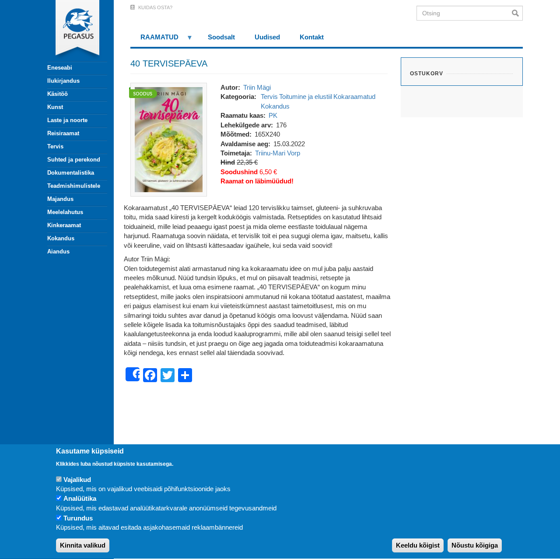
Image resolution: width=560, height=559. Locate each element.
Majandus (60, 199)
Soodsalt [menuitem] (221, 37)
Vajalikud (77, 479)
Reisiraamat (63, 133)
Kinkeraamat (64, 225)
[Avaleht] (72, 30)
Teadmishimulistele (73, 186)
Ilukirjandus (63, 80)
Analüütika (79, 499)
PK (273, 115)
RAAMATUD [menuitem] (154, 40)
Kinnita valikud (82, 545)
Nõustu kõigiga (475, 545)
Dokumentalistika (70, 172)
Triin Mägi (257, 87)
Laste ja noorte (67, 120)
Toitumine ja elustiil (305, 96)
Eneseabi (59, 67)
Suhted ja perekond (73, 159)
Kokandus (60, 238)
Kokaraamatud (354, 96)
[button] (168, 139)
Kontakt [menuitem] (312, 37)
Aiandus (58, 251)
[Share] (132, 374)
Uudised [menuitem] (267, 37)
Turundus (78, 518)
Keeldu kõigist (418, 545)
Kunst (55, 107)
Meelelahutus (65, 212)
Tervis (55, 146)
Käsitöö (57, 94)
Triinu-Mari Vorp (277, 153)
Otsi (517, 13)
